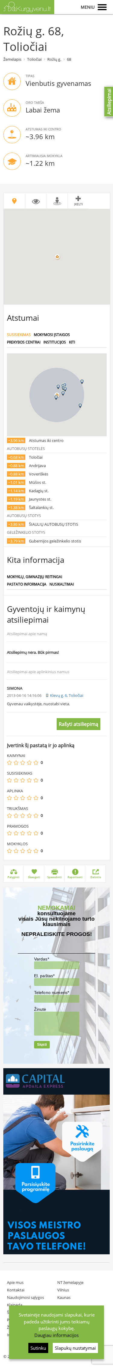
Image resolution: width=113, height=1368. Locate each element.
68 (69, 59)
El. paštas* (44, 975)
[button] (58, 386)
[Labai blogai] (9, 762)
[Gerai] (29, 762)
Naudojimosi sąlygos (25, 1297)
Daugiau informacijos (56, 1335)
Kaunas (64, 1297)
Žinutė (40, 1009)
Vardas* (41, 959)
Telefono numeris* (51, 992)
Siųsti (42, 1044)
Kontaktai (15, 1290)
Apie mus (15, 1282)
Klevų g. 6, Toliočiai (66, 695)
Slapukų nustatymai (75, 1348)
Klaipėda (14, 1305)
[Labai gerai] (36, 762)
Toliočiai (34, 59)
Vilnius (63, 1290)
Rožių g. (54, 59)
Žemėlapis (12, 59)
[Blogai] (16, 762)
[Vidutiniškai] (22, 762)
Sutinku (38, 1348)
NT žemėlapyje (70, 1282)
